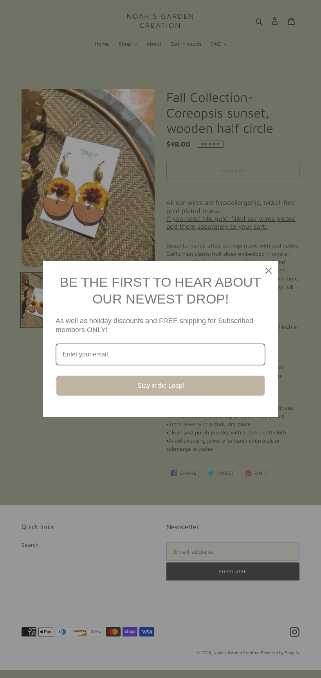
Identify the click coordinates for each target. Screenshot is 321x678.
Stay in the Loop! (160, 385)
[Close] (268, 270)
